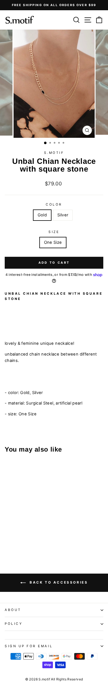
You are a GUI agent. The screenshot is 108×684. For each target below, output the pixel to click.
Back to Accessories (58, 583)
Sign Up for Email (29, 646)
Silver (62, 215)
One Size (53, 242)
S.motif (54, 153)
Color (54, 204)
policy (13, 624)
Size (53, 232)
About (13, 610)
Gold (42, 215)
